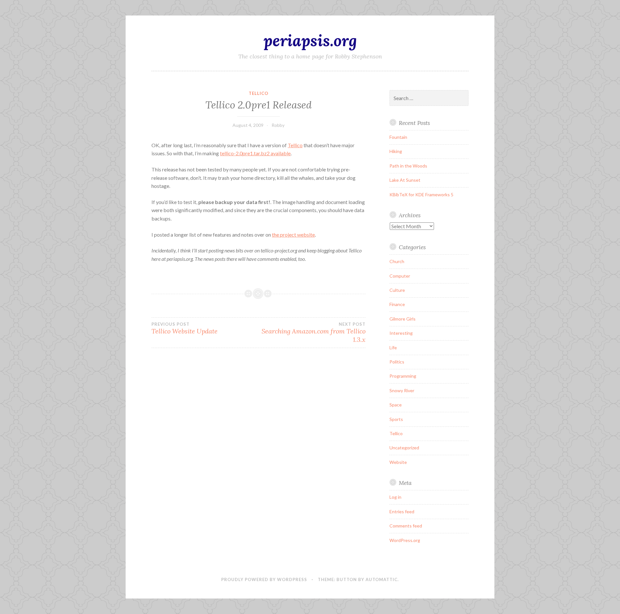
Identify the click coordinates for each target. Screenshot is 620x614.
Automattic (382, 579)
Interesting (401, 333)
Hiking (395, 151)
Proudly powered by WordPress (264, 579)
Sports (396, 419)
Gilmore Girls (402, 319)
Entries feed (401, 511)
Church (396, 261)
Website (398, 462)
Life (393, 347)
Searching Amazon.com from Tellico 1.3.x (313, 332)
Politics (396, 361)
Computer (399, 276)
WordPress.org (404, 540)
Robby (278, 125)
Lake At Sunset (404, 180)
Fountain (398, 137)
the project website (293, 234)
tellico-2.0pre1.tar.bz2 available (255, 153)
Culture (397, 290)
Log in (395, 497)
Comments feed (405, 525)
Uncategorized (404, 447)
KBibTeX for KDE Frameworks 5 (421, 194)
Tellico (258, 93)
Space (395, 404)
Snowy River (401, 390)
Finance (397, 304)
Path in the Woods (408, 166)
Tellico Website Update (184, 328)
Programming (402, 376)
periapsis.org (310, 40)
